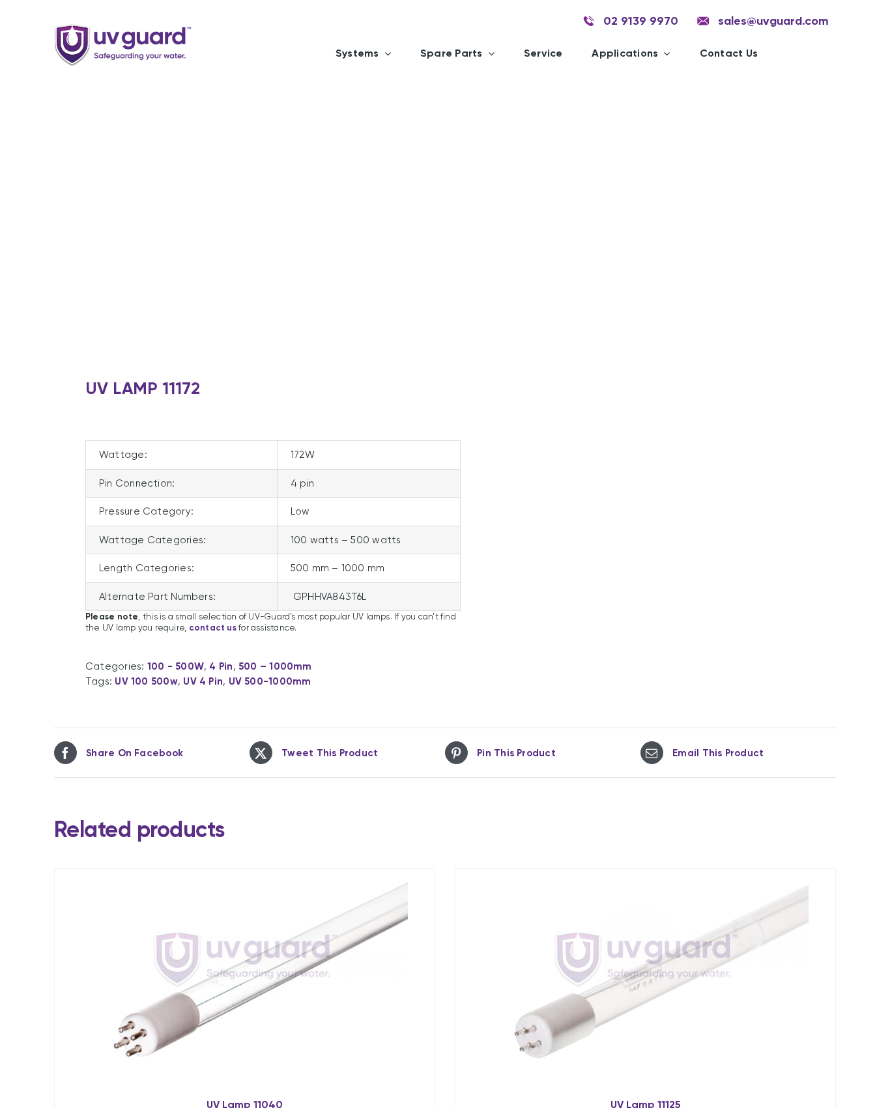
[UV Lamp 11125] (645, 977)
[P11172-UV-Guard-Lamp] (241, 221)
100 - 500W (175, 666)
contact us (213, 627)
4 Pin (221, 666)
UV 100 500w (146, 681)
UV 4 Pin (203, 681)
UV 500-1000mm (270, 681)
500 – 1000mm (275, 666)
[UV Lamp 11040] (245, 977)
